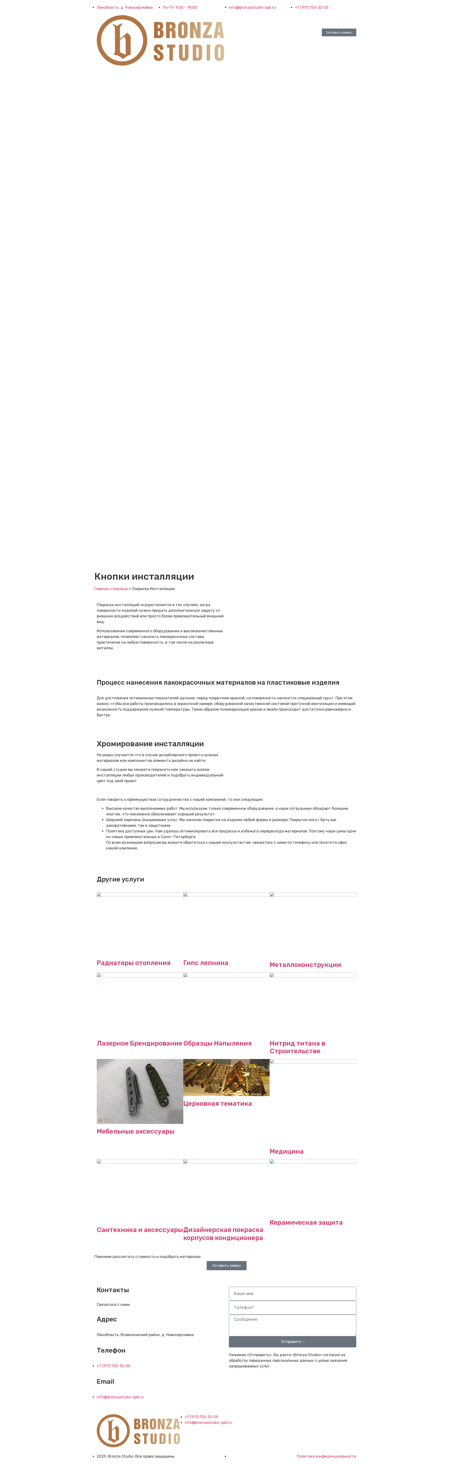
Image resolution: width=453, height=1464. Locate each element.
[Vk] (235, 21)
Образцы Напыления (217, 1043)
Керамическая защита (306, 1222)
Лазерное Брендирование (139, 1043)
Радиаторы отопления (134, 963)
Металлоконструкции (305, 965)
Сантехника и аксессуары (140, 1230)
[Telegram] (247, 21)
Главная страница (111, 588)
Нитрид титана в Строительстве (297, 1047)
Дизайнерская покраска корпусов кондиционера (223, 1234)
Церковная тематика (217, 1103)
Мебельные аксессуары (136, 1131)
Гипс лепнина (205, 963)
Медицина (287, 1151)
